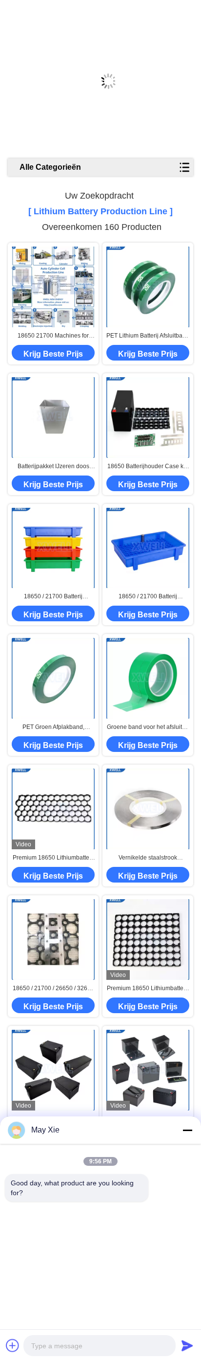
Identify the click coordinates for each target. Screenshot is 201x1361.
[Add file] (13, 1345)
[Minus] (187, 1130)
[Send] (187, 1345)
